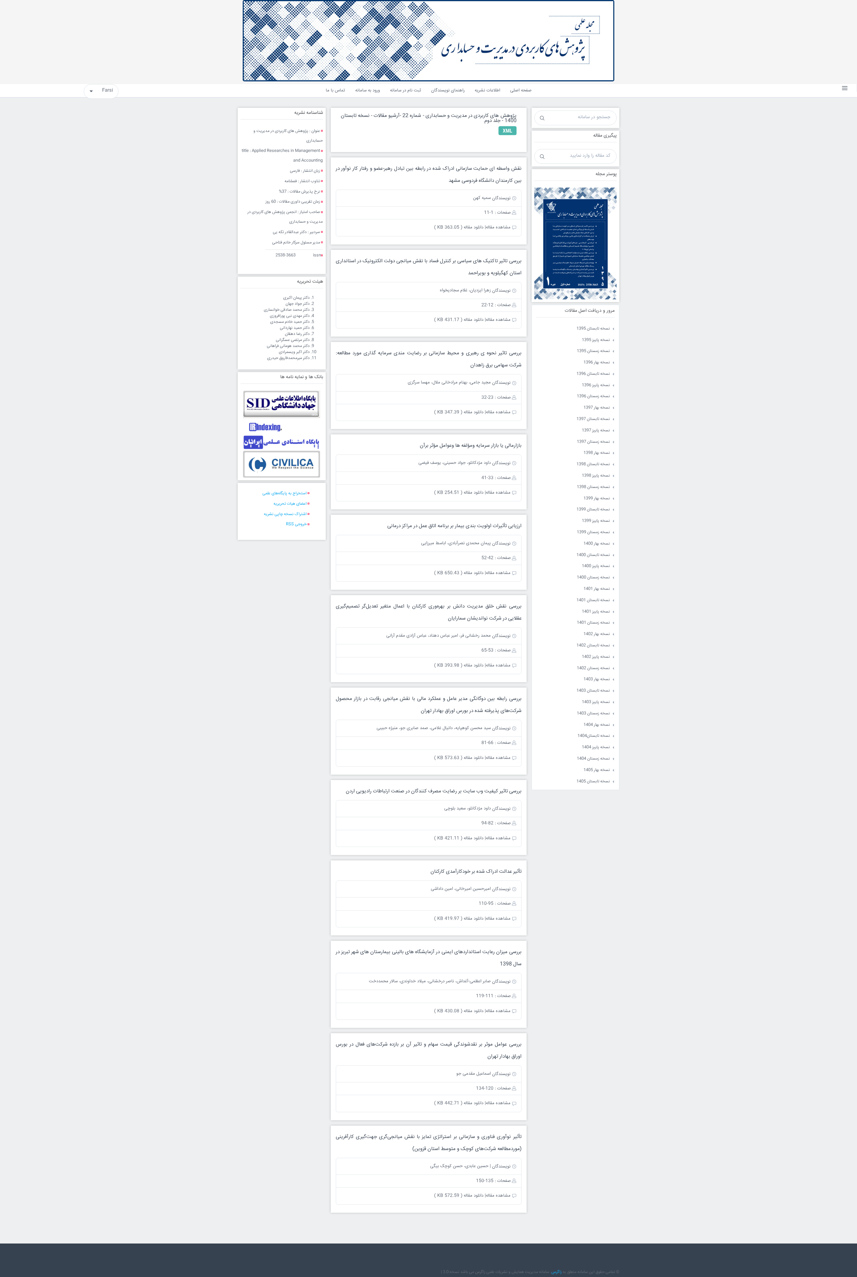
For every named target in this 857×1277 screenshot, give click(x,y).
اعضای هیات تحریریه (290, 504)
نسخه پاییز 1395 (596, 340)
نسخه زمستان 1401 (593, 623)
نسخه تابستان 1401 (593, 600)
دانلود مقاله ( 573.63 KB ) (458, 758)
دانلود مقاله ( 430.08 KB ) (458, 1011)
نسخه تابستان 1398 (593, 464)
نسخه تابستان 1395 (593, 329)
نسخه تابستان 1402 (593, 645)
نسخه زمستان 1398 (593, 487)
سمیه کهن (482, 198)
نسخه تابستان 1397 (593, 419)
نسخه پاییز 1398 (596, 476)
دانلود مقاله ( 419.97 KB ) (458, 918)
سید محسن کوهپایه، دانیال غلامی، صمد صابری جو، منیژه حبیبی (434, 728)
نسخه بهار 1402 (596, 634)
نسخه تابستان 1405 (593, 781)
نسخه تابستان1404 (593, 736)
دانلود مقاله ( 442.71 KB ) (458, 1103)
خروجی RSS (296, 524)
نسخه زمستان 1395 (593, 351)
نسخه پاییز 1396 (596, 385)
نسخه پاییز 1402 (596, 657)
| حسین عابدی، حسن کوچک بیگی (460, 1166)
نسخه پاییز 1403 (596, 702)
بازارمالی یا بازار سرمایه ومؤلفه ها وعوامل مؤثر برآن (471, 445)
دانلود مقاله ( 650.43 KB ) (458, 573)
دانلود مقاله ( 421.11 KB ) (458, 838)
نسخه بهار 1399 (596, 498)
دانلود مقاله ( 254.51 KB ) (458, 492)
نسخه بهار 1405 (596, 770)
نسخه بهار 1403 (596, 679)
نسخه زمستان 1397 (593, 442)
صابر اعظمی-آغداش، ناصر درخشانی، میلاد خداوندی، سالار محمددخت (430, 981)
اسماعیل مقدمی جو (473, 1073)
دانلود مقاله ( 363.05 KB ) (458, 227)
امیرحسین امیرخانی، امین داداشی (461, 888)
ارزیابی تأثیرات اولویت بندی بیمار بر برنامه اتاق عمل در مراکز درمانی (454, 526)
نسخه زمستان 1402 (593, 668)
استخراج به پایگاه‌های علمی (284, 493)
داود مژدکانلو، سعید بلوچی (467, 808)
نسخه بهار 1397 (596, 408)
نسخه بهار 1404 (596, 725)
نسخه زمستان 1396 (593, 396)
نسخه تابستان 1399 (593, 509)
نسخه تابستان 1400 (593, 555)
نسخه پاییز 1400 (596, 566)
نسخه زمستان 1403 (593, 713)
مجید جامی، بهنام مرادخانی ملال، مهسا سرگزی (449, 382)
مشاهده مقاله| (498, 227)
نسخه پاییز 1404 (596, 747)
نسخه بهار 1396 (596, 362)
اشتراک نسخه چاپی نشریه (285, 514)
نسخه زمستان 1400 (593, 577)
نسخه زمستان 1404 (593, 759)
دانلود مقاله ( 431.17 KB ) (458, 319)
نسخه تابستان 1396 (593, 374)
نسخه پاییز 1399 (596, 521)
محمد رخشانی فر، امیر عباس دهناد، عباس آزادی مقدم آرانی (438, 635)
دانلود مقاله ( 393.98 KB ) (458, 665)
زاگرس (556, 1272)
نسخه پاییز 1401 (596, 612)
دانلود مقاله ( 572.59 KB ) (458, 1195)
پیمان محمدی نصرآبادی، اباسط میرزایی (456, 543)
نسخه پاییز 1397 (596, 430)
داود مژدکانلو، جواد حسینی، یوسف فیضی (454, 462)
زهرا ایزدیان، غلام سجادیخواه (465, 290)
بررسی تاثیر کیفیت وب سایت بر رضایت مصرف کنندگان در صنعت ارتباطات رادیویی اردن (434, 791)
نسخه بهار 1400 (596, 544)
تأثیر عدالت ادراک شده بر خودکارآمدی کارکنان (476, 871)
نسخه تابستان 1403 (593, 691)
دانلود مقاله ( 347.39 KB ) (458, 412)
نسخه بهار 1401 (596, 589)
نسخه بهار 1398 (596, 453)
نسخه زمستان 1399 (593, 532)
